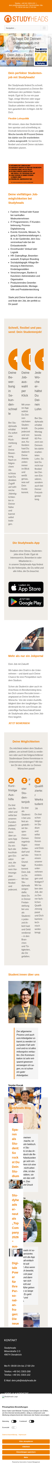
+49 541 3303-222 (28, 3)
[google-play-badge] (26, 598)
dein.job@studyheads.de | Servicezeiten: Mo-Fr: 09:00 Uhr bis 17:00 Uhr (26, 6)
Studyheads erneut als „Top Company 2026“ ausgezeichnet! (15, 1228)
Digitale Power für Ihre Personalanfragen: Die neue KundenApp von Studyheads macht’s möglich (15, 1318)
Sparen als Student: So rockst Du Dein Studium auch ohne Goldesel (15, 1162)
